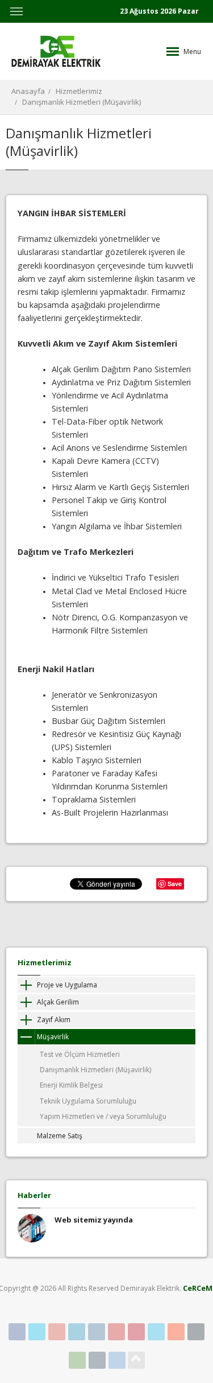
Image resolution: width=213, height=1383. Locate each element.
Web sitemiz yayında (94, 1220)
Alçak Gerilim (58, 1002)
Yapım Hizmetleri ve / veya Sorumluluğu (103, 1116)
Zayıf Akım (53, 1019)
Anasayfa (28, 91)
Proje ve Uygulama (67, 985)
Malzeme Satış (59, 1136)
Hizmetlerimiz (79, 91)
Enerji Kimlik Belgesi (71, 1085)
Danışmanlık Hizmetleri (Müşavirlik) (81, 102)
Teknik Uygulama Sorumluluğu (88, 1101)
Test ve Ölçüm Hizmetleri (80, 1054)
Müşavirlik (53, 1037)
